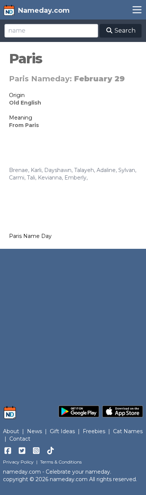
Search (124, 30)
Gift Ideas (62, 431)
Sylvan (126, 170)
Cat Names (128, 431)
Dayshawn (58, 170)
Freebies (94, 431)
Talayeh (84, 170)
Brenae (18, 170)
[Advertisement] (73, 323)
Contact (19, 438)
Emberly (75, 177)
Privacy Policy (18, 462)
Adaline (106, 170)
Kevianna (50, 177)
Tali (31, 177)
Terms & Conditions (61, 462)
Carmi (16, 177)
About (11, 431)
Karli (36, 170)
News (34, 431)
